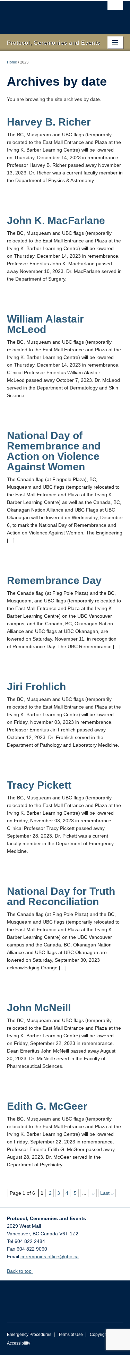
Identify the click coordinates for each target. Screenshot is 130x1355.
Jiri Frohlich (36, 686)
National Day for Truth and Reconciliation (61, 896)
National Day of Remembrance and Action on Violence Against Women (54, 451)
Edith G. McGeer (47, 1106)
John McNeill (39, 1007)
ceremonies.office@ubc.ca (49, 1256)
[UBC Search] (115, 8)
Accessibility (18, 1343)
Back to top (20, 1271)
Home (12, 62)
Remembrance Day (54, 580)
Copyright (99, 1334)
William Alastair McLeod (45, 324)
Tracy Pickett (39, 785)
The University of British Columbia (47, 14)
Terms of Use (70, 1334)
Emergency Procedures (29, 1334)
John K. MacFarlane (56, 220)
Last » (107, 1193)
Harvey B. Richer (49, 122)
